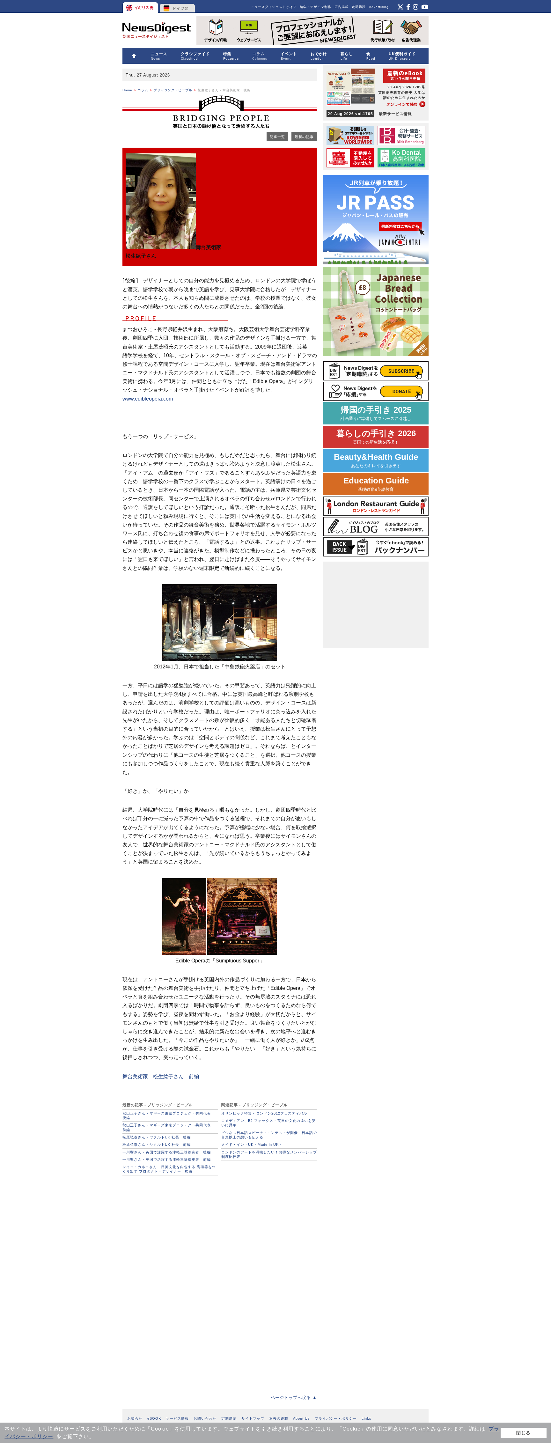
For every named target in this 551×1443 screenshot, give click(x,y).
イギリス (140, 6)
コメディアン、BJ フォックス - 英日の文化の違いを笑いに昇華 (268, 1123)
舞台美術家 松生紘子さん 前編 (160, 1076)
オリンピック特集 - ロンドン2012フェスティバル (264, 1113)
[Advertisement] (170, 1222)
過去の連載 (278, 1418)
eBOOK (154, 1418)
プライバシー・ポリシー (336, 1418)
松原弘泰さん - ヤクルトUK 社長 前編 (156, 1144)
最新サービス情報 (370, 114)
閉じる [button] (523, 1432)
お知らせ (135, 1418)
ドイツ (177, 6)
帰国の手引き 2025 (376, 413)
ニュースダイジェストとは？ (274, 7)
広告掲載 (341, 7)
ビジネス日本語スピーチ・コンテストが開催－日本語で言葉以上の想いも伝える (269, 1135)
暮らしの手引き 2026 (376, 437)
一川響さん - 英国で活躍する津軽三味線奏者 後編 (166, 1152)
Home (127, 90)
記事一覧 (277, 137)
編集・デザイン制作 (315, 7)
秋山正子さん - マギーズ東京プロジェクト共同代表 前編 (168, 1127)
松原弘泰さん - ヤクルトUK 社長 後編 (156, 1137)
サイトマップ (252, 1418)
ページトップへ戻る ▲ (294, 1397)
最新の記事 (304, 137)
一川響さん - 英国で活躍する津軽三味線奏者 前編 (166, 1159)
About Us (301, 1418)
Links (366, 1418)
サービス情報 (177, 1418)
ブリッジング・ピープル (173, 90)
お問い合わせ (205, 1418)
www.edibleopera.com (147, 398)
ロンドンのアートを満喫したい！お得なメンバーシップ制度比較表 (269, 1154)
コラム (143, 90)
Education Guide (376, 484)
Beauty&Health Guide (376, 460)
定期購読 (359, 7)
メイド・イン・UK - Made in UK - (251, 1144)
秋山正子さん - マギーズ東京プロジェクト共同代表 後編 (168, 1115)
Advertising (379, 7)
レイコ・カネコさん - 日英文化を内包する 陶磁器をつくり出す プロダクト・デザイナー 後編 (169, 1169)
